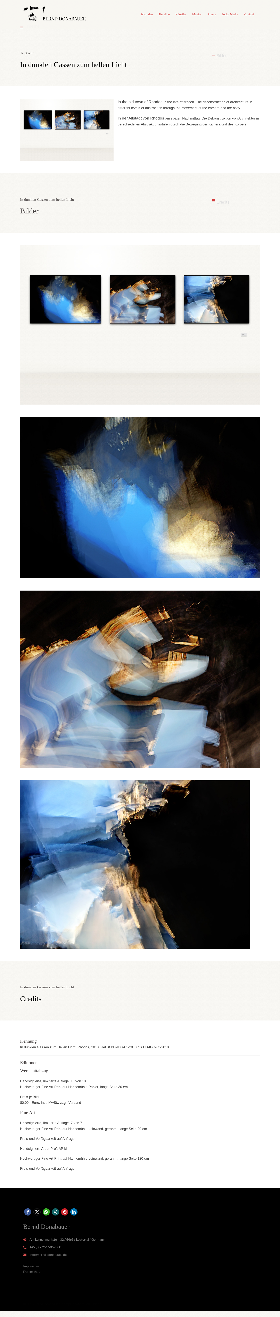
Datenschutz (32, 1271)
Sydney (96, 1304)
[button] (27, 1212)
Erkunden (147, 14)
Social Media (230, 14)
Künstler (181, 14)
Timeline (164, 14)
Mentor (197, 14)
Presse (212, 14)
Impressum (31, 1266)
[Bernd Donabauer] (54, 14)
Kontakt (249, 14)
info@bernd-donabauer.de (48, 1254)
